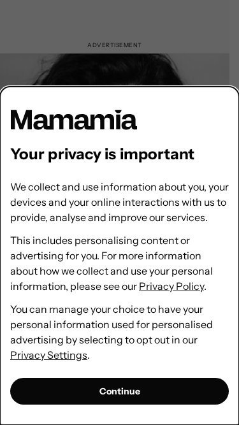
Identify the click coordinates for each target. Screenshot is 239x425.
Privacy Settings (48, 355)
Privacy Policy (171, 286)
